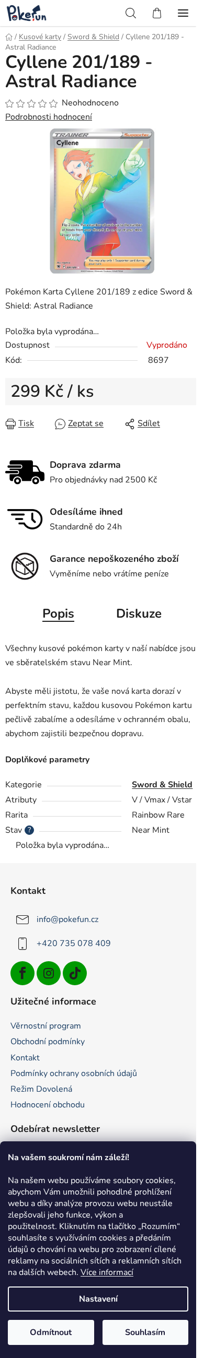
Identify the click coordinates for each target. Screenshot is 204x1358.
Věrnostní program (45, 1026)
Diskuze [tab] (139, 613)
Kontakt (25, 1058)
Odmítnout (51, 1332)
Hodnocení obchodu (47, 1105)
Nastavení (98, 1299)
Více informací (107, 1272)
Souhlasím (145, 1332)
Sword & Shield (162, 784)
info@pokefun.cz (67, 919)
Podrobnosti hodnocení (48, 117)
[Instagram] (49, 973)
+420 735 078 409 (74, 943)
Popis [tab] (58, 613)
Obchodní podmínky (47, 1041)
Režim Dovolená (41, 1089)
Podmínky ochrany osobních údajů (73, 1073)
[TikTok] (75, 973)
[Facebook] (22, 973)
